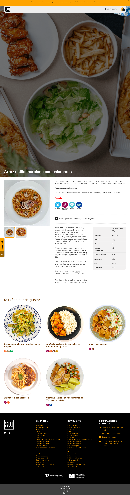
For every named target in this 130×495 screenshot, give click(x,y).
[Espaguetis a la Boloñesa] (22, 359)
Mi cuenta (39, 452)
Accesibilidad (40, 425)
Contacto (39, 437)
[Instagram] (9, 433)
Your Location (40, 466)
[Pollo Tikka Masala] (107, 305)
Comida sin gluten (88, 219)
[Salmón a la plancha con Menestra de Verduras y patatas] (65, 359)
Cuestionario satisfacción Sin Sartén (48, 439)
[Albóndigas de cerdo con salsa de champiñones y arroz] (65, 305)
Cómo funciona (41, 435)
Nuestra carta (40, 454)
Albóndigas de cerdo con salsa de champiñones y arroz (63, 345)
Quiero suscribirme (42, 460)
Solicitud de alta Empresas (45, 464)
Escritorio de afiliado (43, 441)
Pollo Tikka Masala (98, 344)
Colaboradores (41, 433)
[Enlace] (8, 9)
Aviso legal (39, 429)
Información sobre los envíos (46, 448)
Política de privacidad (43, 458)
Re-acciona (40, 462)
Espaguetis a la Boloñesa (16, 398)
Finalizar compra (41, 445)
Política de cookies (42, 456)
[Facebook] (5, 433)
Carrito (38, 431)
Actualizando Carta (42, 427)
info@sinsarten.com (109, 437)
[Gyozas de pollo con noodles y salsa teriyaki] (22, 305)
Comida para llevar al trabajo (69, 219)
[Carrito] (123, 9)
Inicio (37, 450)
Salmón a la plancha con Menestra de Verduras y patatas (64, 399)
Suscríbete (2, 245)
